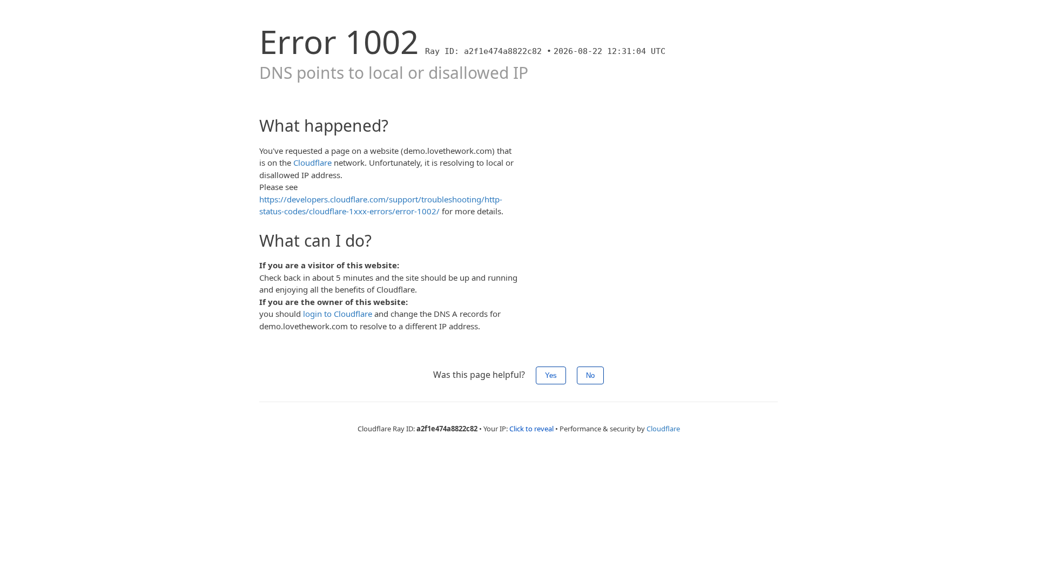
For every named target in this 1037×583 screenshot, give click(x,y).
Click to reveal (531, 428)
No (590, 375)
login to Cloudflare (337, 313)
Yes (551, 375)
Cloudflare (312, 162)
